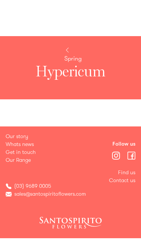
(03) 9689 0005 (32, 186)
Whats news (20, 144)
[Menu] (116, 154)
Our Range (18, 160)
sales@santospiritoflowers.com (50, 194)
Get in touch (21, 152)
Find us (126, 172)
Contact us (122, 180)
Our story (17, 136)
